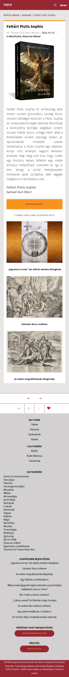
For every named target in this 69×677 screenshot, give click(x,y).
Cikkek (34, 424)
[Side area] (54, 5)
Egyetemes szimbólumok (16, 546)
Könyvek (34, 429)
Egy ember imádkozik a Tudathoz (34, 611)
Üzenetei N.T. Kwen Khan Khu (19, 549)
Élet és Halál (10, 539)
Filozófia (8, 483)
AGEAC (34, 450)
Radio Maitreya (34, 455)
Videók (34, 439)
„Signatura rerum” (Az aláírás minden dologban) (34, 563)
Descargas (9, 479)
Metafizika (15, 36)
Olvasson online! (31, 36)
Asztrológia (9, 499)
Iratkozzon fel (34, 649)
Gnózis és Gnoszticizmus (16, 476)
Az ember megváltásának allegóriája (34, 574)
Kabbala (8, 516)
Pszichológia (10, 529)
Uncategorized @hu (14, 486)
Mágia (7, 519)
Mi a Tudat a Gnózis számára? (34, 594)
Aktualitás (9, 489)
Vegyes (7, 513)
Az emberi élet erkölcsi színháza (34, 605)
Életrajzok (9, 503)
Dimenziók (9, 509)
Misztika (8, 526)
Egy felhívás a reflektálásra (34, 579)
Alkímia (7, 493)
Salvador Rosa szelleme (34, 568)
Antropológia (10, 496)
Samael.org (34, 460)
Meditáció (9, 532)
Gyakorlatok (34, 434)
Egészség (9, 536)
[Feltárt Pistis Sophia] (19, 408)
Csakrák (8, 506)
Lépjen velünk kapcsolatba (34, 633)
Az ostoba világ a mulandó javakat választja (34, 617)
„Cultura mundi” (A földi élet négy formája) (34, 600)
